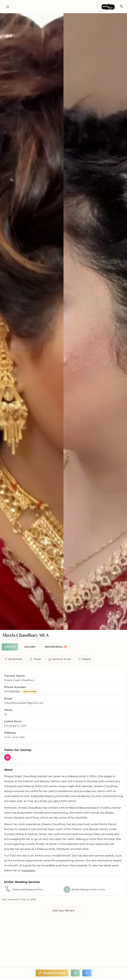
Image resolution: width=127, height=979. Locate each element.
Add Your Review (63, 910)
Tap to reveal (29, 691)
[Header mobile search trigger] (121, 6)
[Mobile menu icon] (6, 6)
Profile (9, 646)
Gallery (30, 646)
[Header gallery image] (32, 321)
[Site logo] (108, 7)
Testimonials (55, 646)
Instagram (28, 870)
